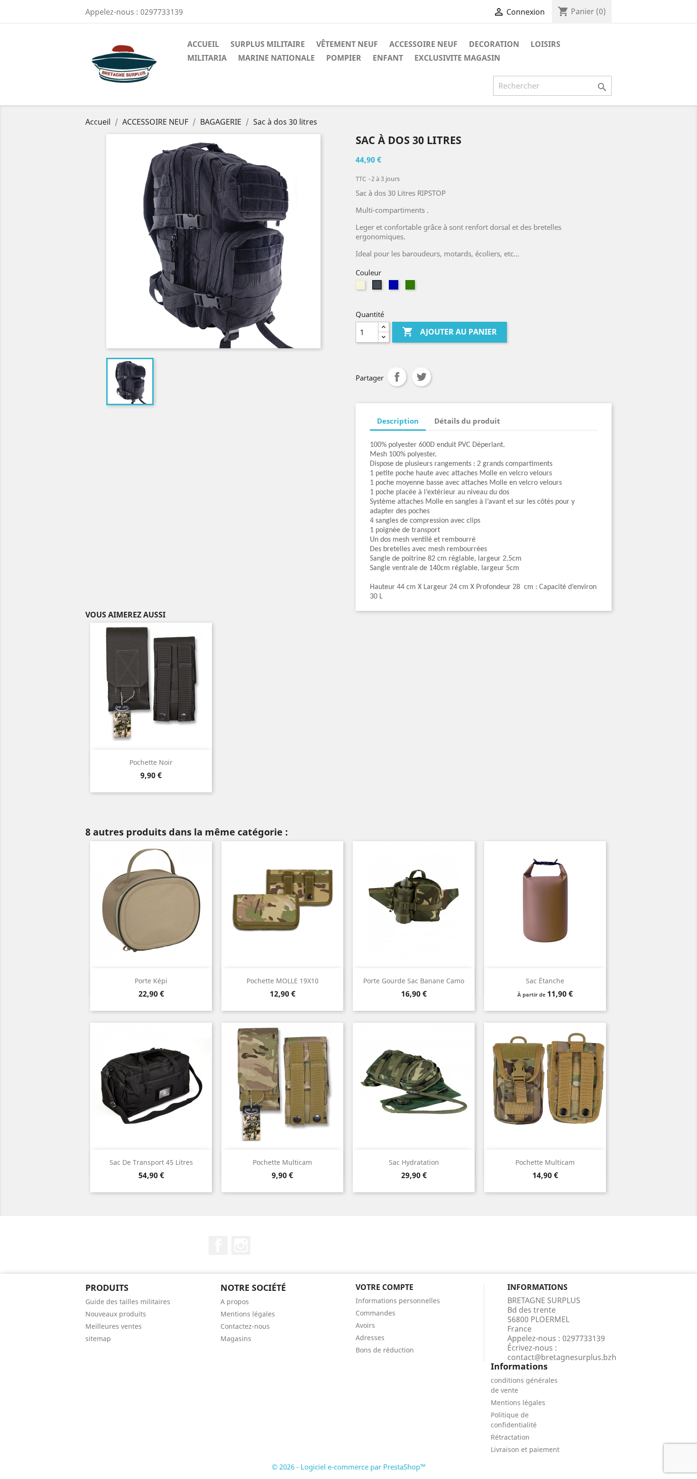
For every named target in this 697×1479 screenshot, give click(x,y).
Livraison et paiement (525, 1449)
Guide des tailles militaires (127, 1301)
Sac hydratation (414, 1162)
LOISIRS (545, 44)
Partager (396, 376)
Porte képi (151, 980)
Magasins (235, 1338)
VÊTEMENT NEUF (347, 44)
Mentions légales (247, 1313)
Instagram (240, 1245)
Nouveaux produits (115, 1313)
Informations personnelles (398, 1300)
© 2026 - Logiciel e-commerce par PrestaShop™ (349, 1466)
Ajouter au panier (449, 331)
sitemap (98, 1338)
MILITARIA (207, 58)
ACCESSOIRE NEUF (423, 44)
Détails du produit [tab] (467, 421)
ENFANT (388, 58)
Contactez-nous (245, 1326)
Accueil (203, 44)
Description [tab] (398, 421)
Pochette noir (151, 762)
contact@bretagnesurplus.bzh (561, 1357)
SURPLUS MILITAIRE (267, 44)
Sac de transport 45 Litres (151, 1162)
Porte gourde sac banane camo (413, 980)
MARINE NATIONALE (276, 58)
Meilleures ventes (113, 1326)
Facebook (218, 1245)
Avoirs (365, 1325)
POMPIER (343, 58)
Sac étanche (545, 980)
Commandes (375, 1312)
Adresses (370, 1337)
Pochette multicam (282, 1162)
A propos (234, 1301)
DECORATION (494, 44)
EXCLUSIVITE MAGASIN (457, 58)
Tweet (421, 376)
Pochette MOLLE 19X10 (283, 980)
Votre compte (384, 1287)
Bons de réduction (385, 1349)
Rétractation (510, 1437)
